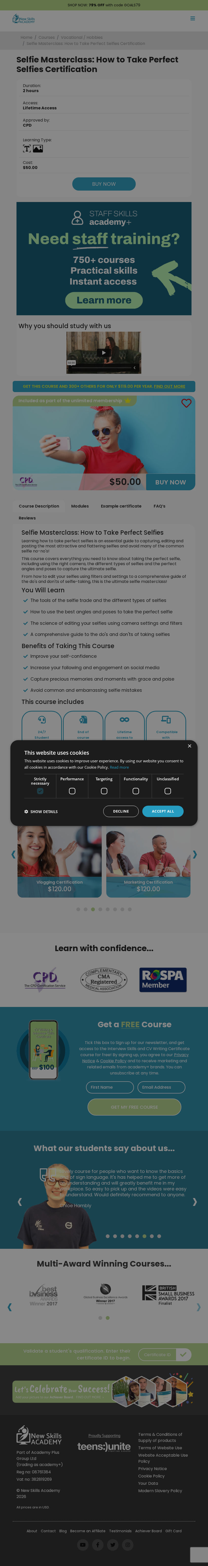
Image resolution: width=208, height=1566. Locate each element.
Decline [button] (121, 811)
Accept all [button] (163, 811)
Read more (119, 766)
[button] (41, 811)
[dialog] (104, 783)
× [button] (189, 746)
